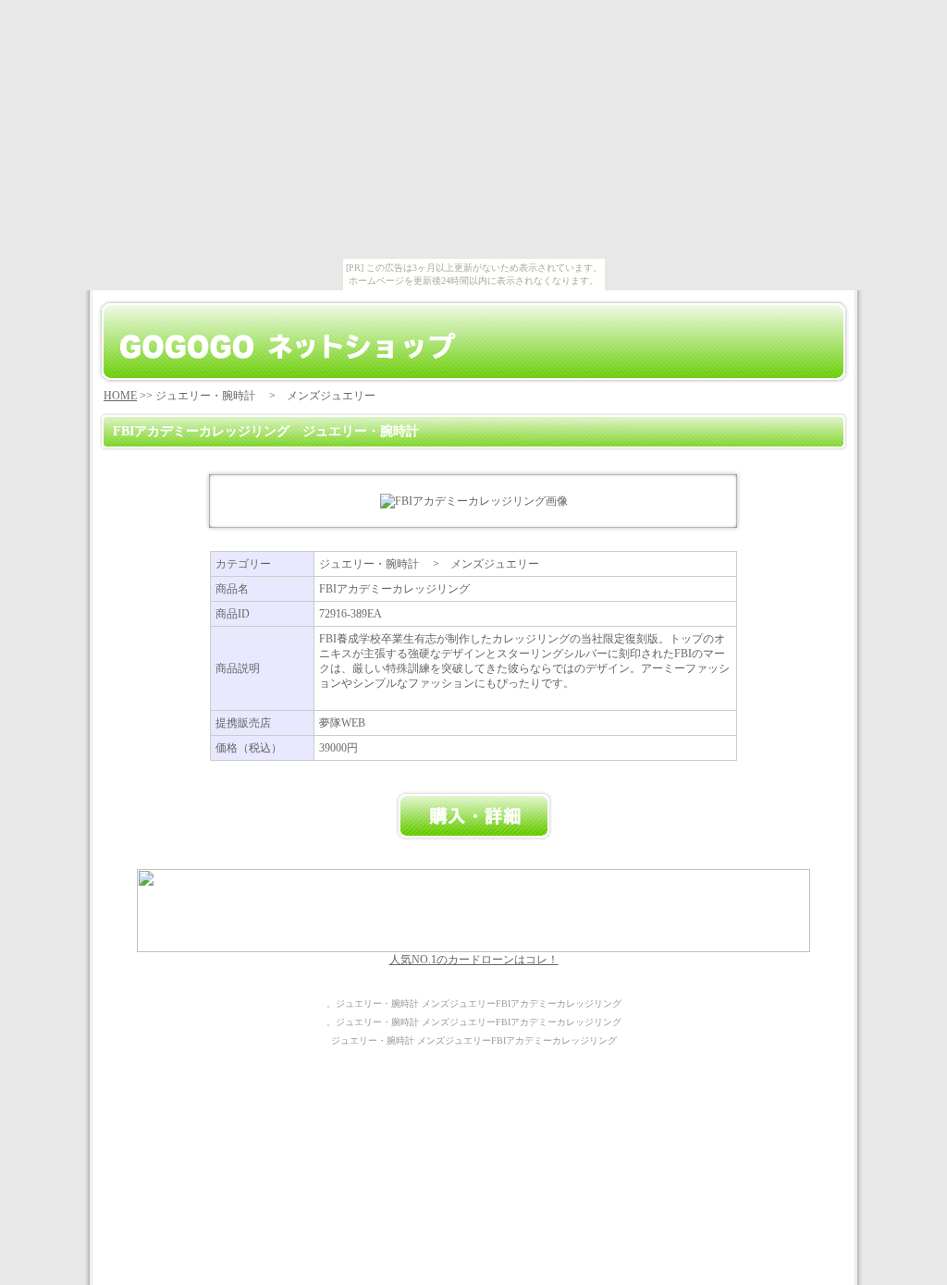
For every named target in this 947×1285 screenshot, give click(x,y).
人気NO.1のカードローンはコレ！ (474, 959)
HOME (120, 395)
